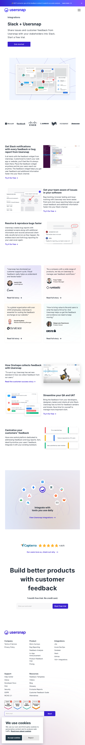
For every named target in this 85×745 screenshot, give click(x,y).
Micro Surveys (34, 644)
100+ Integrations (60, 659)
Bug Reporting (34, 647)
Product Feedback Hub (36, 660)
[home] (15, 10)
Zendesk (57, 650)
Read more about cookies (21, 731)
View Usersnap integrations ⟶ (42, 517)
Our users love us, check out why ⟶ (42, 552)
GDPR (6, 692)
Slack (56, 653)
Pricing (31, 664)
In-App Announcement (35, 654)
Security (7, 689)
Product (32, 641)
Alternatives (33, 695)
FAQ (6, 686)
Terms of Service (10, 644)
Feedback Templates (37, 677)
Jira (55, 644)
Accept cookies (14, 738)
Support (7, 674)
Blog (31, 683)
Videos (32, 680)
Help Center (8, 677)
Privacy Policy (9, 647)
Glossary (32, 686)
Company (8, 641)
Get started (19, 44)
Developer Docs (10, 683)
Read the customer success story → (20, 382)
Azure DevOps (59, 647)
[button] (79, 10)
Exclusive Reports (35, 689)
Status (6, 680)
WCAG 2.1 (8, 695)
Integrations (59, 641)
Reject (31, 738)
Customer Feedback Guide (39, 692)
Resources (33, 674)
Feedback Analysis (36, 650)
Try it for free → (11, 178)
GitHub (57, 656)
